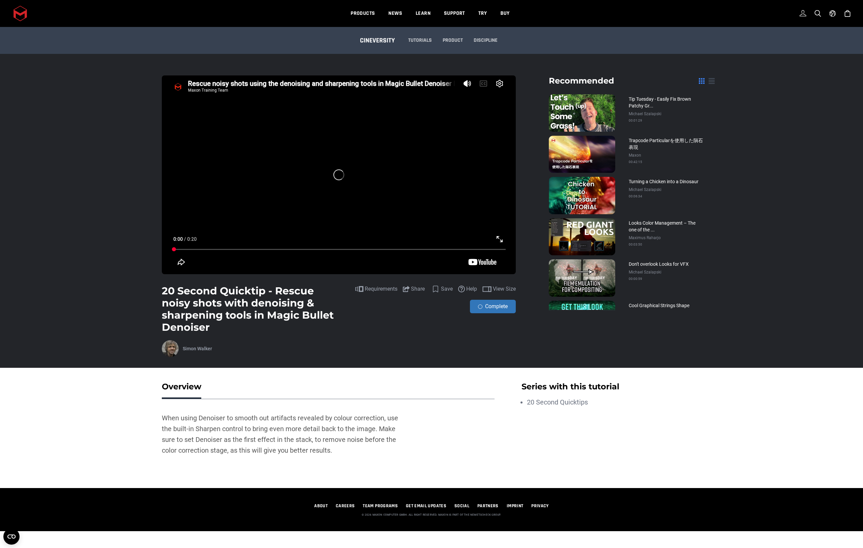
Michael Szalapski (645, 113)
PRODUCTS (363, 13)
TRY (482, 13)
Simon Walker (197, 348)
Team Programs (380, 506)
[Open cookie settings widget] (11, 536)
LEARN (423, 13)
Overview (181, 386)
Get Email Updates (426, 506)
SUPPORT (454, 13)
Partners (488, 506)
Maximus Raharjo (645, 237)
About (321, 506)
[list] (712, 80)
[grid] (702, 80)
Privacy (539, 506)
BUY (504, 13)
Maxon (635, 155)
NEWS (395, 13)
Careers (345, 506)
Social (461, 506)
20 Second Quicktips (557, 402)
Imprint (515, 506)
